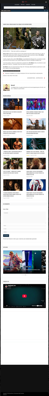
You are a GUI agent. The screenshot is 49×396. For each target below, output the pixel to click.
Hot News (5, 247)
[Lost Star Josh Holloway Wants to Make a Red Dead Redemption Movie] (36, 124)
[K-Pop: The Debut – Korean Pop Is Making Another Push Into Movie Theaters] (13, 163)
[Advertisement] (25, 16)
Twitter (22, 4)
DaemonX (13, 85)
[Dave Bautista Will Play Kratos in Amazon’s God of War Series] (13, 104)
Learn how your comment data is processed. (28, 238)
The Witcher (18, 70)
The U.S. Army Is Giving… (8, 269)
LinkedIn (28, 4)
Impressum (17, 393)
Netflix (13, 70)
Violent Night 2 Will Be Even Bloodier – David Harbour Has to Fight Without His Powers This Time (35, 173)
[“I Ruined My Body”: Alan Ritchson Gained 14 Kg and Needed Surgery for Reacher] (13, 144)
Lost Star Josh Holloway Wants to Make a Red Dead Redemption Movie (35, 132)
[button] (22, 275)
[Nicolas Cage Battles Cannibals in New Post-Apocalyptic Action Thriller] (13, 124)
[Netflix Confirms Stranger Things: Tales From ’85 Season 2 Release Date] (36, 104)
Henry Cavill (9, 70)
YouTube (33, 4)
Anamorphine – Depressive (35, 78)
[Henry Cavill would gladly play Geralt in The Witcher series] (24, 38)
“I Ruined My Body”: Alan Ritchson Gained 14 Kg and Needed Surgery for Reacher (12, 152)
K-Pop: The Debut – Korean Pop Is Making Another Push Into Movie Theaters (12, 172)
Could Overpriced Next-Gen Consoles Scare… (32, 269)
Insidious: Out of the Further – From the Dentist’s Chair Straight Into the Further (35, 152)
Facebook (17, 4)
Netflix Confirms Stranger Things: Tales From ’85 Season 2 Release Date (35, 112)
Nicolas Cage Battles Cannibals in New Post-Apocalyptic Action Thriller (12, 132)
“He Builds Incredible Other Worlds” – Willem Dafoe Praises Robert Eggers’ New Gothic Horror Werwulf (12, 194)
